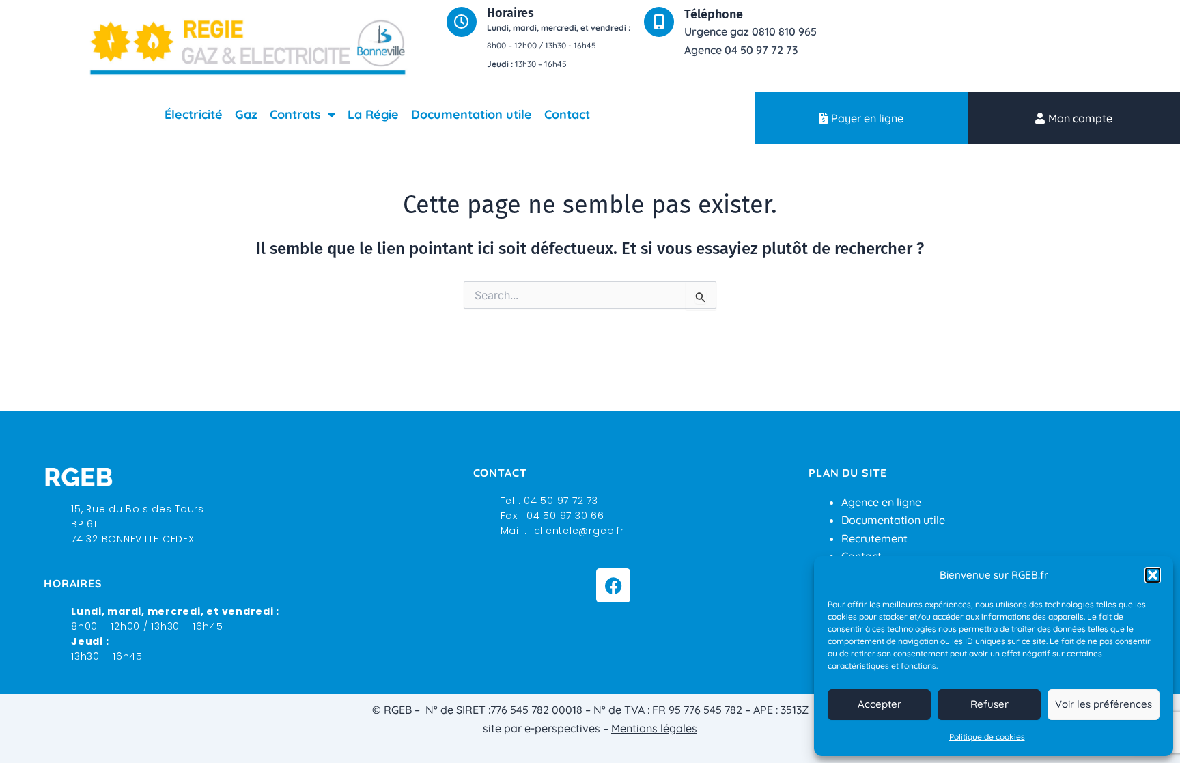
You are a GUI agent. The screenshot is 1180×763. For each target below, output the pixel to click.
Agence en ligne (881, 502)
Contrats (295, 114)
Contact (567, 114)
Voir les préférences (1103, 703)
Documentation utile (471, 114)
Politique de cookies (987, 737)
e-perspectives (562, 728)
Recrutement (874, 538)
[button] (1153, 575)
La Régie (373, 114)
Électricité (194, 114)
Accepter (879, 703)
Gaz (246, 114)
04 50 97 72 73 (561, 501)
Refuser (989, 703)
